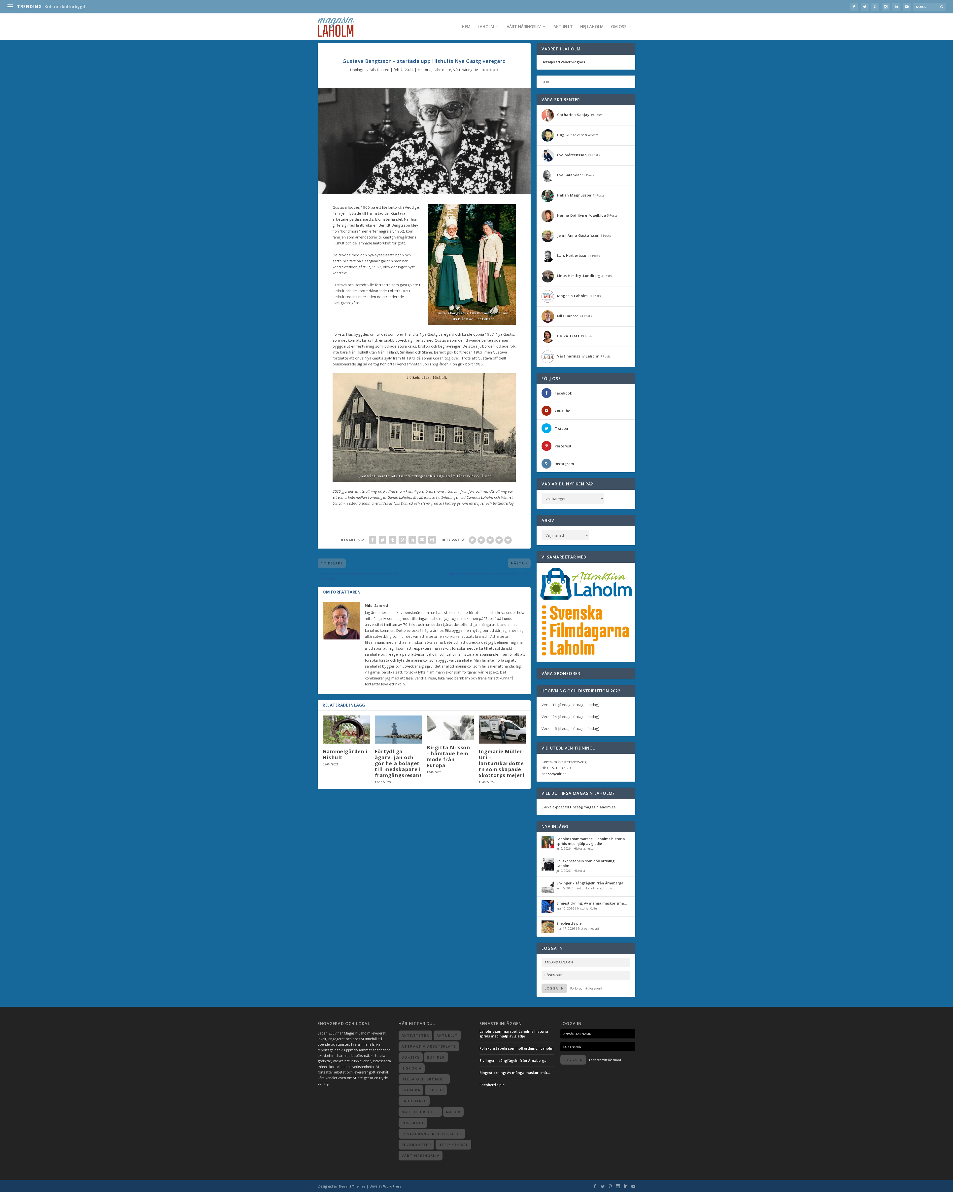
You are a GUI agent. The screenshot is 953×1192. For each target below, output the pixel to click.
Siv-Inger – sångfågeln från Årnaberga (589, 883)
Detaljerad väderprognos (563, 62)
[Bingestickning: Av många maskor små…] (548, 906)
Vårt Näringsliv (465, 69)
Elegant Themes (352, 1186)
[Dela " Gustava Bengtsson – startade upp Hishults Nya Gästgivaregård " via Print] (432, 540)
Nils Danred (379, 69)
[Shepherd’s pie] (548, 926)
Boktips (411, 1057)
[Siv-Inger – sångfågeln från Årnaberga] (548, 886)
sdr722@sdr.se (554, 773)
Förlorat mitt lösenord (586, 988)
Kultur (590, 848)
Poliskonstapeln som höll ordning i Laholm (586, 863)
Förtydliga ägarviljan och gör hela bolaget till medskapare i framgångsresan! (398, 763)
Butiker (436, 1057)
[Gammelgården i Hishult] (346, 729)
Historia (424, 69)
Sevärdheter (416, 1144)
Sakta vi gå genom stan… (71, 6)
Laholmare (442, 69)
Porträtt (608, 888)
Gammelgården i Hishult (345, 754)
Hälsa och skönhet (424, 1079)
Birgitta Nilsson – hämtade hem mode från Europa (448, 756)
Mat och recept (588, 928)
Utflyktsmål (453, 1144)
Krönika (411, 1090)
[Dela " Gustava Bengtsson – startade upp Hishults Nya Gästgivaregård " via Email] (422, 540)
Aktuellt (563, 27)
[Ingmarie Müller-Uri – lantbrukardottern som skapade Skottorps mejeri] (502, 729)
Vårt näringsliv (524, 27)
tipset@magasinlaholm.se (592, 807)
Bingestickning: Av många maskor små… (591, 903)
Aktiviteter (415, 1035)
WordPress (392, 1186)
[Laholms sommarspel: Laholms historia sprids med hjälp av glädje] (548, 842)
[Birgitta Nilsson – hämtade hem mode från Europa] (450, 727)
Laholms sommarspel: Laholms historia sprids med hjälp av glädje (590, 841)
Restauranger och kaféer (432, 1133)
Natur (453, 1112)
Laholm (486, 27)
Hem (466, 27)
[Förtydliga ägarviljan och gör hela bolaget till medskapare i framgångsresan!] (398, 729)
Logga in (554, 988)
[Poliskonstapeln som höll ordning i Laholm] (548, 864)
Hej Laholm (592, 27)
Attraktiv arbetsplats (429, 1046)
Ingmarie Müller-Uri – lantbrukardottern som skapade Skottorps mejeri (501, 763)
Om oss (618, 27)
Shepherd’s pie (568, 923)
